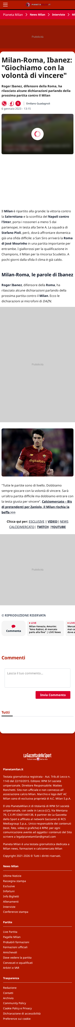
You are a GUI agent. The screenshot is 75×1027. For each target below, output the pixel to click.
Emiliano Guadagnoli (38, 103)
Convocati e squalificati (18, 963)
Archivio (8, 998)
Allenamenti (11, 901)
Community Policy (14, 1003)
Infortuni (9, 891)
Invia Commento (53, 695)
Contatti (8, 993)
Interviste (58, 14)
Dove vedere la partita (17, 957)
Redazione (10, 988)
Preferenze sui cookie (17, 1018)
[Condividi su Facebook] (11, 103)
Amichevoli (10, 952)
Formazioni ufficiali (15, 947)
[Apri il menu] (5, 4)
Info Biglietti (11, 896)
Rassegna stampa (14, 881)
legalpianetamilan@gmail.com (36, 836)
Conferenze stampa (15, 912)
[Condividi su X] (18, 103)
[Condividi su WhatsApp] (4, 103)
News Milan (37, 14)
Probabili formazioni (16, 942)
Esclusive (9, 886)
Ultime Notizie (12, 876)
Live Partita (10, 932)
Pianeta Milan (13, 14)
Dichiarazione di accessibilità (22, 1013)
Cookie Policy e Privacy (17, 1008)
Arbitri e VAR (11, 968)
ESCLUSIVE (36, 521)
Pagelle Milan (12, 937)
